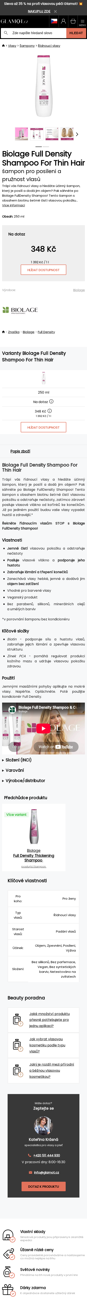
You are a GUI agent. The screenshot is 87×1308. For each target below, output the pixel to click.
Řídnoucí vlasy (49, 45)
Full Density (46, 332)
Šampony (27, 45)
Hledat (76, 33)
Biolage (79, 290)
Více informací (13, 205)
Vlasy (12, 45)
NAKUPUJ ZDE (39, 11)
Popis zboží (20, 451)
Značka (13, 332)
